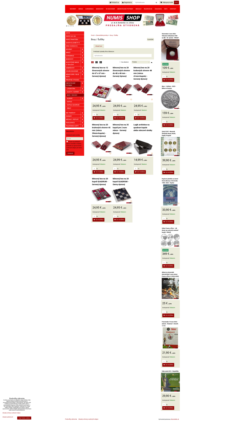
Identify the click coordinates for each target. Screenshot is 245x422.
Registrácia (128, 2)
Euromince (89, 9)
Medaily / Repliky (72, 119)
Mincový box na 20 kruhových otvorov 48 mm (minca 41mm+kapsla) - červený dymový (143, 73)
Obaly (69, 108)
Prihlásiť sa (115, 2)
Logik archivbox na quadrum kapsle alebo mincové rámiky (143, 127)
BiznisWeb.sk (175, 419)
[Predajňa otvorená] (122, 27)
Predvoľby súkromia (71, 419)
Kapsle (69, 102)
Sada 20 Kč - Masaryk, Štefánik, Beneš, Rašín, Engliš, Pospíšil (169, 133)
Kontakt (173, 9)
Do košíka (99, 118)
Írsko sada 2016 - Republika (170, 371)
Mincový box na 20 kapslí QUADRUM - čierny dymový (121, 181)
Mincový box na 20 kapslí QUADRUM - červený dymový (100, 181)
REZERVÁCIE (148, 9)
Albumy (70, 98)
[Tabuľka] (100, 63)
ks (97, 114)
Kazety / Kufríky (73, 92)
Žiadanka (158, 9)
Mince (80, 9)
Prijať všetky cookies (24, 418)
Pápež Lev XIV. (71, 36)
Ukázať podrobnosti (7, 417)
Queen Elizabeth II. (73, 43)
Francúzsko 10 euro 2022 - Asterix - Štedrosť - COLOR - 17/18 (170, 324)
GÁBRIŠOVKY (70, 68)
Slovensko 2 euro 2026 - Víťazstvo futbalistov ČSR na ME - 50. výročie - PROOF (170, 36)
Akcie (68, 33)
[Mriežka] (92, 63)
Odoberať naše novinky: (73, 135)
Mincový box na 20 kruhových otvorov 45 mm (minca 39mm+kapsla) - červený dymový (101, 130)
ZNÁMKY (69, 116)
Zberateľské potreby (125, 9)
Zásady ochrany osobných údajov (88, 419)
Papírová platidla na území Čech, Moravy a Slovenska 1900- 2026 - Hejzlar (170, 181)
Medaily (138, 9)
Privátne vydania (72, 80)
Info (165, 9)
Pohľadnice (70, 123)
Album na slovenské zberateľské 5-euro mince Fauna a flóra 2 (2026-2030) (170, 274)
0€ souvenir (110, 9)
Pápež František (72, 39)
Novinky (73, 9)
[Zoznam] (96, 63)
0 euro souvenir (72, 71)
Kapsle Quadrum (73, 105)
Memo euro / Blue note (72, 75)
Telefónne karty (72, 126)
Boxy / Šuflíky (72, 95)
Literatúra (71, 88)
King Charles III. (72, 46)
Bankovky (99, 9)
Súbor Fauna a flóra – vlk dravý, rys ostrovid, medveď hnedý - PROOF (170, 230)
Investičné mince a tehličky (72, 63)
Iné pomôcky (70, 113)
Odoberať (70, 153)
